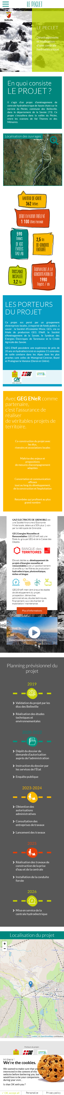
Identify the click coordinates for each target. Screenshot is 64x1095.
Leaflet (34, 1036)
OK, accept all (11, 1093)
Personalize (32, 1093)
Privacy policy (53, 1093)
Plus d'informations (32, 610)
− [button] (5, 949)
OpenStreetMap (46, 1036)
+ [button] (5, 944)
